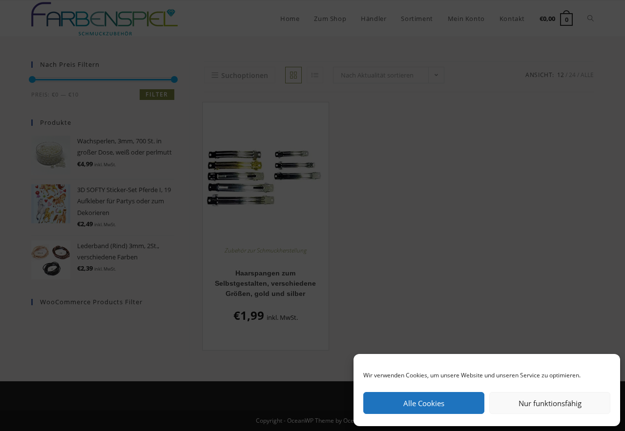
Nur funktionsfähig (550, 403)
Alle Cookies (423, 403)
